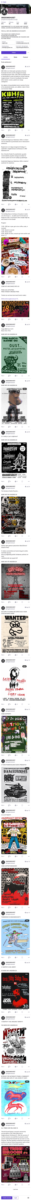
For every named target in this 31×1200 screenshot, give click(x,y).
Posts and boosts (6, 62)
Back (4, 2)
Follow (14, 52)
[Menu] (28, 52)
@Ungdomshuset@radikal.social (8, 19)
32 (9, 23)
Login (15, 1198)
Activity (6, 57)
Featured (25, 57)
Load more (15, 1189)
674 (2, 23)
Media (15, 57)
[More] (29, 130)
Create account (7, 1198)
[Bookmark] (22, 130)
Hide (21, 92)
